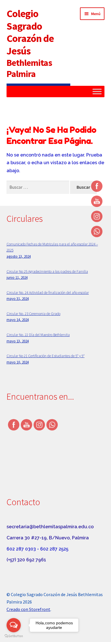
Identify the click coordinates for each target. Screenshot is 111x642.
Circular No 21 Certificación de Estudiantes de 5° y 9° (46, 355)
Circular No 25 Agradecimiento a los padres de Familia (47, 271)
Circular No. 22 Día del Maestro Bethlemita (38, 334)
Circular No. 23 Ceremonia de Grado (33, 313)
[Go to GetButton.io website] (14, 636)
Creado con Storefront (28, 609)
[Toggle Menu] (97, 91)
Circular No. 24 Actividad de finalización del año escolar (48, 292)
